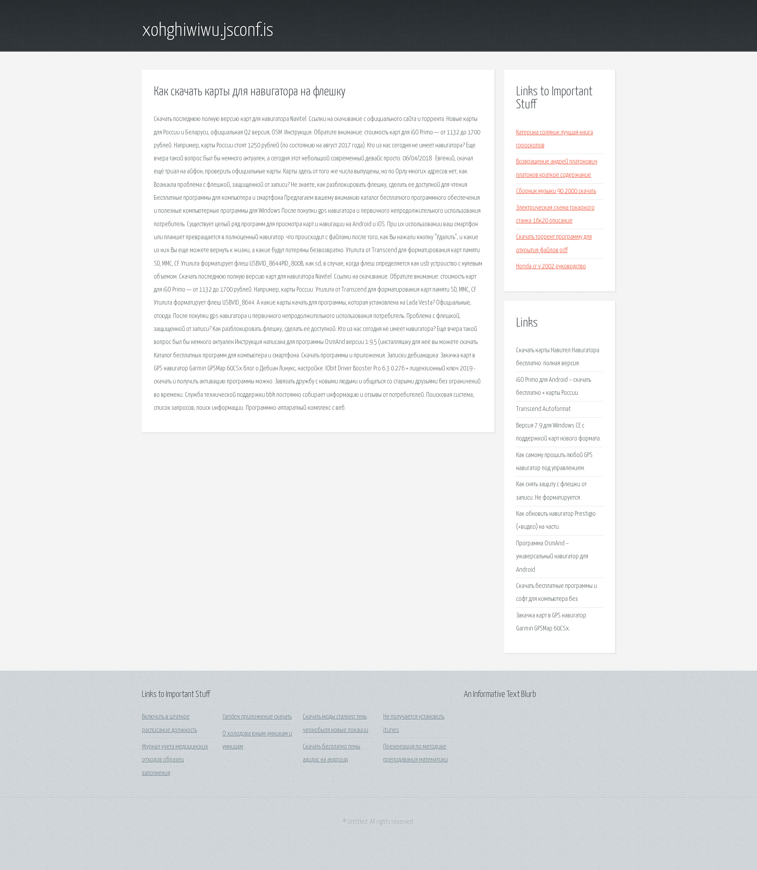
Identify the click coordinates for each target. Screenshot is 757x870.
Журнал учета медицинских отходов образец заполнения (175, 760)
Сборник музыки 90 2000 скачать (556, 191)
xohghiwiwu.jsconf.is (207, 31)
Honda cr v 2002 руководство (551, 266)
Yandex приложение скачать (257, 717)
